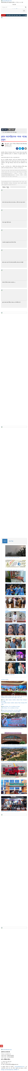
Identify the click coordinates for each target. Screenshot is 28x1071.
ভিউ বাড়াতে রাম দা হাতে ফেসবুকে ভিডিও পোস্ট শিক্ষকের (14, 636)
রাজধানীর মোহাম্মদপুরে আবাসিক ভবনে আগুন (8, 778)
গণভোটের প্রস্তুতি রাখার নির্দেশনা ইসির (9, 242)
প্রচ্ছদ (5, 129)
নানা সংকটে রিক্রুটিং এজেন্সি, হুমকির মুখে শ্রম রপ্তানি (14, 570)
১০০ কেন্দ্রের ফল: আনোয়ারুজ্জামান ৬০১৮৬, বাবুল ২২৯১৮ (11, 794)
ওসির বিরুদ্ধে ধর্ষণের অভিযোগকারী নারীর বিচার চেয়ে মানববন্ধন (11, 728)
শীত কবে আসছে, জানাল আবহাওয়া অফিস (12, 557)
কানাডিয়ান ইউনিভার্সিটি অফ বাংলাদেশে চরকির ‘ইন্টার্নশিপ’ (10, 811)
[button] (1, 1046)
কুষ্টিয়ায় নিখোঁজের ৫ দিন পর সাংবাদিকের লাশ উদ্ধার (9, 708)
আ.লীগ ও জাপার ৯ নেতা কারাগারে (11, 649)
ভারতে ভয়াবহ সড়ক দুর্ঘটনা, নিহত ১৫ (11, 661)
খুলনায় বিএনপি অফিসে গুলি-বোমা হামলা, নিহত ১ (13, 583)
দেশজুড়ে (12, 129)
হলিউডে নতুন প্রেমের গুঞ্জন (9, 674)
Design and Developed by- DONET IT (10, 1069)
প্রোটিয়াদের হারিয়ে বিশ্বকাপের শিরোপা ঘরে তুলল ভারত (14, 596)
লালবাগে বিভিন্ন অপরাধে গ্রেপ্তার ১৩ (8, 282)
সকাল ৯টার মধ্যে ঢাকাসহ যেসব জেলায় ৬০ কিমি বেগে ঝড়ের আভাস (13, 202)
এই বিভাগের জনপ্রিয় (4, 679)
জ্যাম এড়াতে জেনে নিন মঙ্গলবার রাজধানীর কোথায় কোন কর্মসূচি (12, 262)
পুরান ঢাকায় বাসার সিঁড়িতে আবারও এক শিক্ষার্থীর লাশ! (11, 302)
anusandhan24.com (20, 1066)
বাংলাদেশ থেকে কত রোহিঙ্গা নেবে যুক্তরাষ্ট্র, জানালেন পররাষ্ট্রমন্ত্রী (12, 761)
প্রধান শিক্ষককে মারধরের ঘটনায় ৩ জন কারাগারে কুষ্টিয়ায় (10, 711)
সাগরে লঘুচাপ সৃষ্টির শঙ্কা (6, 222)
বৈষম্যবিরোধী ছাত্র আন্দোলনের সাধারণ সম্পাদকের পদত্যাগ (15, 623)
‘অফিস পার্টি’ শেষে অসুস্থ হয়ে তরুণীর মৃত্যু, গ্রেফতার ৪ (10, 745)
